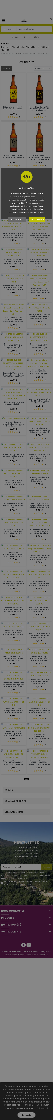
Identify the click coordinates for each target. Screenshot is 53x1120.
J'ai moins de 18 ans (16, 219)
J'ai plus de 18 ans (37, 219)
